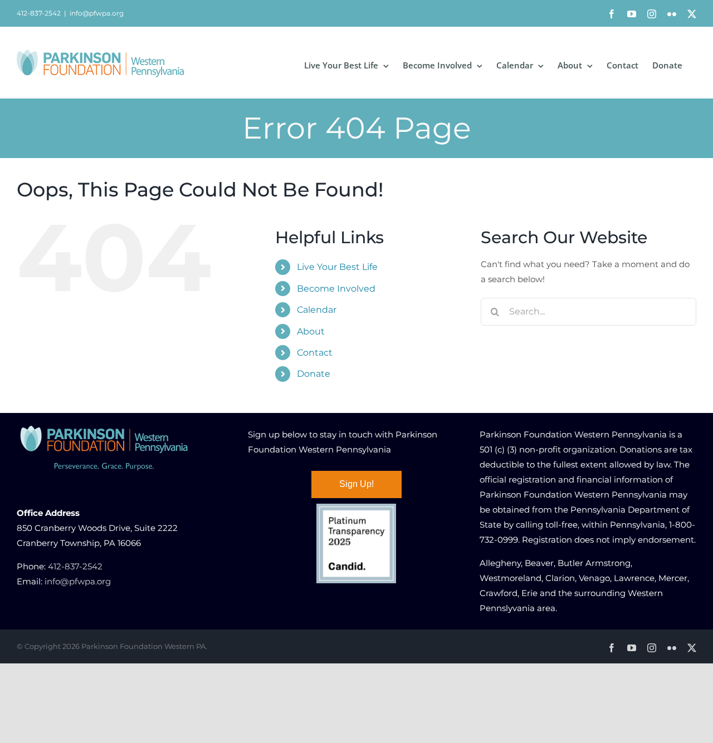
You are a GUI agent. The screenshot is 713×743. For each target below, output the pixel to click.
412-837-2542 (75, 566)
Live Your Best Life (337, 267)
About (311, 331)
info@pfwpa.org (97, 13)
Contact (315, 352)
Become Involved (336, 288)
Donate (313, 373)
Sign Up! (356, 484)
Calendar (316, 309)
